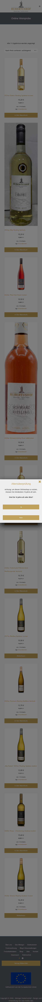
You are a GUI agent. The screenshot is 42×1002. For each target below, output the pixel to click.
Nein (21, 517)
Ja (21, 507)
